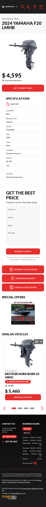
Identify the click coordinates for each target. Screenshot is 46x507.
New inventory (7, 19)
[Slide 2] (20, 408)
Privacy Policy (14, 259)
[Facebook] (35, 463)
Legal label (14, 104)
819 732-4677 (11, 441)
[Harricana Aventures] (10, 7)
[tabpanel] (32, 448)
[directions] (35, 7)
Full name (12, 209)
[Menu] (41, 6)
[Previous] (4, 408)
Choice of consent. (24, 482)
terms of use (13, 482)
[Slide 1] (14, 408)
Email (10, 225)
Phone (11, 217)
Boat (17, 19)
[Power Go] (23, 497)
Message (11, 233)
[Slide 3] (26, 408)
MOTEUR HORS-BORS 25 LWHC (22, 375)
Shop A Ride (16, 493)
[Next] (41, 408)
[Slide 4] (32, 408)
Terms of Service (27, 259)
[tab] (27, 428)
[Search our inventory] (22, 7)
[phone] (28, 7)
